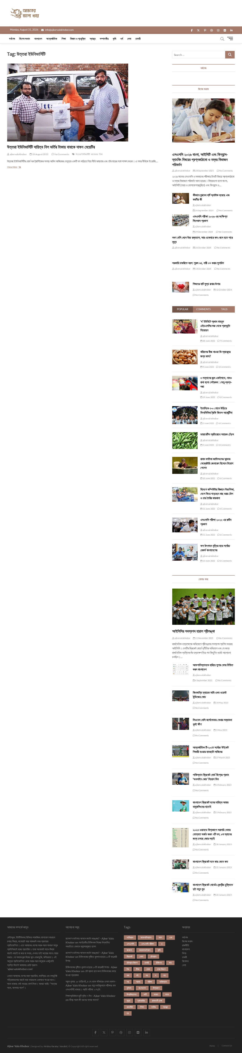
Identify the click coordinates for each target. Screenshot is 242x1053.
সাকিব (153, 1006)
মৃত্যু (128, 1000)
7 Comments (226, 341)
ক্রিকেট (129, 956)
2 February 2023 (223, 785)
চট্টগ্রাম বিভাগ (132, 962)
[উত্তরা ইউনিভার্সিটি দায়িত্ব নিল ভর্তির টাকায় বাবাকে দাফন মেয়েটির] (86, 102)
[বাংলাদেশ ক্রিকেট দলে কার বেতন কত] (180, 864)
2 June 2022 (208, 423)
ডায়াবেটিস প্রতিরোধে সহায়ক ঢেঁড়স (217, 434)
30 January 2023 (223, 844)
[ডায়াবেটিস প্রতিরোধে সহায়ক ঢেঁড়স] (185, 434)
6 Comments (224, 367)
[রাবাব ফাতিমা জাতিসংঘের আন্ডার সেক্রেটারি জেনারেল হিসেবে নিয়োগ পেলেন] (185, 459)
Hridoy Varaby (51, 1046)
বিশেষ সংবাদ (24, 38)
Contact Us (227, 1045)
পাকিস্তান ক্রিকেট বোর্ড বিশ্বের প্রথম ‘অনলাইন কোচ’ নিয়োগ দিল (211, 777)
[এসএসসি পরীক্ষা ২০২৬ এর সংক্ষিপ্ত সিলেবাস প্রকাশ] (180, 220)
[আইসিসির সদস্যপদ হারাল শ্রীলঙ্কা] (203, 607)
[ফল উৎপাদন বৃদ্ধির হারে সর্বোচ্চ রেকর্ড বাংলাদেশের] (185, 545)
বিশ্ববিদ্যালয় (132, 994)
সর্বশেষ (12, 38)
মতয (167, 994)
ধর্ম (121, 38)
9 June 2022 (208, 367)
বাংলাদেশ (38, 38)
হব (128, 1013)
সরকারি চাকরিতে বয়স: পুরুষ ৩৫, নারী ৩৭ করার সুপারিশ (198, 263)
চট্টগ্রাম (153, 956)
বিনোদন (185, 961)
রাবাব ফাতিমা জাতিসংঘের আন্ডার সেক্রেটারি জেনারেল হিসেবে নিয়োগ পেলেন (216, 463)
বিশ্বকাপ (156, 987)
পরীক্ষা (149, 981)
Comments (203, 309)
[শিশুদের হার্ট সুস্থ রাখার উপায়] (180, 287)
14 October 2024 (203, 268)
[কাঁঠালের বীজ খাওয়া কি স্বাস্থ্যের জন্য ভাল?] (185, 352)
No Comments (61, 154)
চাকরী (138, 38)
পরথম (138, 981)
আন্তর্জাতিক (51, 38)
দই (137, 975)
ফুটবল (129, 987)
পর (128, 981)
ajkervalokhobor (18, 154)
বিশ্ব (184, 953)
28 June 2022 (208, 341)
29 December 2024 (204, 232)
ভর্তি (145, 994)
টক (128, 969)
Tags (224, 309)
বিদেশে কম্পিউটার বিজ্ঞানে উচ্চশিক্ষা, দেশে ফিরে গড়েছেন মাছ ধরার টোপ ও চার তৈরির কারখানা (217, 493)
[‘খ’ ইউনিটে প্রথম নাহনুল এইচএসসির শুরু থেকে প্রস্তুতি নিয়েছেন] (185, 321)
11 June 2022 (208, 508)
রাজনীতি (130, 1006)
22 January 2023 (223, 867)
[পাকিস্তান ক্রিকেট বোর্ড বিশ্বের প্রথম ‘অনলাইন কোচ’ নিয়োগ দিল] (180, 779)
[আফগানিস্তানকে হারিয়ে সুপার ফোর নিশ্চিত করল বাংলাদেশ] (180, 669)
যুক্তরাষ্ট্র (141, 1000)
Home (212, 1046)
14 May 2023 (222, 702)
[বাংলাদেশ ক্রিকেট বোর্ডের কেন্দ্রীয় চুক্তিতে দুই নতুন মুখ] (180, 887)
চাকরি (147, 962)
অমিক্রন (130, 937)
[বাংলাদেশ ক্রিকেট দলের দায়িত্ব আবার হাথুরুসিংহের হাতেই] (180, 806)
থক (128, 975)
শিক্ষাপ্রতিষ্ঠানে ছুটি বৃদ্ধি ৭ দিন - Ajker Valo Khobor (91, 995)
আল (160, 937)
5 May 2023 (221, 730)
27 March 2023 (223, 757)
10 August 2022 (40, 154)
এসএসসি (130, 943)
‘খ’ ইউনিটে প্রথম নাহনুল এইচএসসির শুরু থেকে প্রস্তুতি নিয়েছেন (215, 325)
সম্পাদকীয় (104, 38)
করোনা (129, 950)
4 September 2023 (203, 680)
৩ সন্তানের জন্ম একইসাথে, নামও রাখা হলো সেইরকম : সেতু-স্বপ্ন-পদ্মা (216, 382)
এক (170, 937)
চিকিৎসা (159, 962)
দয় (147, 975)
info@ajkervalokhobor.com (59, 29)
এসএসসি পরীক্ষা (147, 943)
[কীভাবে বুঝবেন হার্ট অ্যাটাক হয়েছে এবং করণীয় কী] (180, 198)
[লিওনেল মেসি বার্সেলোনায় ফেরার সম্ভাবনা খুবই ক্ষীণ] (180, 724)
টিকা (137, 969)
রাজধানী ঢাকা (157, 1000)
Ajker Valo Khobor (18, 1046)
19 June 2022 (208, 397)
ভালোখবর (94, 154)
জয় (170, 962)
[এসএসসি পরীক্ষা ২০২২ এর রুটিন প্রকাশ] (185, 519)
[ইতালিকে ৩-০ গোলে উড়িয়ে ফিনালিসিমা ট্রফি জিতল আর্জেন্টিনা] (185, 408)
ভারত (156, 994)
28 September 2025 (204, 170)
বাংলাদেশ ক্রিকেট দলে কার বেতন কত (210, 861)
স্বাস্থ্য (92, 38)
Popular (182, 309)
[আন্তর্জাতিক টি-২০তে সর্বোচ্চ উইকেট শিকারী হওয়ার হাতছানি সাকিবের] (180, 751)
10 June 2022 (208, 478)
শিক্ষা (64, 38)
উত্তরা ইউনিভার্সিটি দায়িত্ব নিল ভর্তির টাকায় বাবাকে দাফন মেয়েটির (51, 147)
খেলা (129, 38)
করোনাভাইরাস (144, 950)
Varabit (63, 1046)
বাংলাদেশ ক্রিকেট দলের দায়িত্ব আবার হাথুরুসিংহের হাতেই (210, 804)
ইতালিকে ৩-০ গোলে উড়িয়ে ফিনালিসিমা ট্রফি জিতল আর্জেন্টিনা (216, 410)
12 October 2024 (224, 289)
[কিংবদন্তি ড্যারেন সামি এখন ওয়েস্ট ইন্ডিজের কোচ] (180, 695)
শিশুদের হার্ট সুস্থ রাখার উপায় (206, 284)
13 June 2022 (208, 561)
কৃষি (114, 38)
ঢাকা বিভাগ (161, 969)
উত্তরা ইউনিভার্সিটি (83, 154)
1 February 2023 (223, 812)
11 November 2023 (204, 638)
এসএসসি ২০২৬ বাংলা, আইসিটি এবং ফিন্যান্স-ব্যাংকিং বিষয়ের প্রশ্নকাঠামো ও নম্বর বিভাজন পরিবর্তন (200, 159)
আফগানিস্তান (145, 937)
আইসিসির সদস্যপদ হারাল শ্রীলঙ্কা (193, 631)
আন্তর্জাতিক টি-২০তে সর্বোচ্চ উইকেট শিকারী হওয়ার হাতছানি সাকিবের (211, 749)
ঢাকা (148, 969)
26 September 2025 (204, 210)
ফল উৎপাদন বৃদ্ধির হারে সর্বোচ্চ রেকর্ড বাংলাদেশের (215, 548)
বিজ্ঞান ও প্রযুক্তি (77, 38)
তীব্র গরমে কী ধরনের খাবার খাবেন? (84, 999)
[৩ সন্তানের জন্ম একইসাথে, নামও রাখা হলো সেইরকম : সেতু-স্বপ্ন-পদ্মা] (185, 378)
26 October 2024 (203, 247)
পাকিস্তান (163, 981)
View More (16, 167)
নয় (164, 975)
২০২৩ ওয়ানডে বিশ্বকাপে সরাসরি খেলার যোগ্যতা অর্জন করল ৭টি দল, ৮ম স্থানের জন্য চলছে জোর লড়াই (212, 834)
